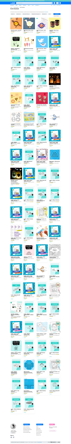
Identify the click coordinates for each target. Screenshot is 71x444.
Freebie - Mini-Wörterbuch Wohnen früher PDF (28, 86)
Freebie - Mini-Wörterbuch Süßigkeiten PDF (15, 86)
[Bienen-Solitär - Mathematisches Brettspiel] (55, 154)
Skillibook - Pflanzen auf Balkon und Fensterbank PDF (16, 353)
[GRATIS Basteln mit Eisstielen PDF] (29, 42)
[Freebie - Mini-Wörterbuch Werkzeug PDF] (29, 154)
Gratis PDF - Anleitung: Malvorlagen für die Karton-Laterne (15, 315)
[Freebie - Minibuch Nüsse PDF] (42, 173)
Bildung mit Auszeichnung (26, 428)
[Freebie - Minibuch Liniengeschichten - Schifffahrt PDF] (29, 307)
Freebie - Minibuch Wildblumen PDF (16, 409)
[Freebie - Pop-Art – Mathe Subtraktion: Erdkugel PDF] (55, 135)
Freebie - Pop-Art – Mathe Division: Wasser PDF (15, 219)
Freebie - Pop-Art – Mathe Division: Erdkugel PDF (15, 334)
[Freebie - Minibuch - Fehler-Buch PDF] (42, 79)
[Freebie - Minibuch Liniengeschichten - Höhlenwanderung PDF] (29, 98)
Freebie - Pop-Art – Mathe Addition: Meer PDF (28, 295)
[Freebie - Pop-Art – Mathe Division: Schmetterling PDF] (42, 154)
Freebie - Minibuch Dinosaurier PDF (28, 200)
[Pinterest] (13, 437)
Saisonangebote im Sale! (48, 0)
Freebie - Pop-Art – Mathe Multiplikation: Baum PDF (54, 238)
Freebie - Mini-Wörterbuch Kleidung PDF (41, 353)
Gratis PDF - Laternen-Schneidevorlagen (14, 180)
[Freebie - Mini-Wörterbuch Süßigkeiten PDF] (16, 79)
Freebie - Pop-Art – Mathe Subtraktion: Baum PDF (15, 276)
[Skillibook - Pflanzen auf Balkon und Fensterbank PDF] (16, 346)
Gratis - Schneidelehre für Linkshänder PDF (54, 124)
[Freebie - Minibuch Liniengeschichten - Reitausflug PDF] (55, 269)
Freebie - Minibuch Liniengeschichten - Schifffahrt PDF (28, 315)
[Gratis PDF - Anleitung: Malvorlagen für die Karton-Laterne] (16, 307)
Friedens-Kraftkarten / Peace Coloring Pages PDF (54, 257)
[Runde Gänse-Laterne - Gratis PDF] (29, 23)
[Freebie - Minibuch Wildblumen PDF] (16, 402)
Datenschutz (31, 442)
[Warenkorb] (60, 3)
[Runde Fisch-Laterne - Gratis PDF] (42, 23)
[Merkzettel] (54, 3)
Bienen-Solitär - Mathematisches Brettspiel (55, 162)
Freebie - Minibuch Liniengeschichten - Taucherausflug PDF (14, 372)
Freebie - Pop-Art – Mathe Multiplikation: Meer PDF (15, 162)
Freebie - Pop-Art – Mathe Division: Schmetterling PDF (41, 162)
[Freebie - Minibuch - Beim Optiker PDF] (42, 365)
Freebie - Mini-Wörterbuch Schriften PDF (41, 68)
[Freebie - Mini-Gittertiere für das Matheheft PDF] (16, 231)
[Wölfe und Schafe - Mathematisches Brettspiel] (29, 365)
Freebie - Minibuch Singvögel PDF (54, 353)
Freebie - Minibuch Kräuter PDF (42, 142)
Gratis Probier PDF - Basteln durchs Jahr (15, 105)
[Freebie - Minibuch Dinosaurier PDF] (29, 193)
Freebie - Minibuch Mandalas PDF (28, 238)
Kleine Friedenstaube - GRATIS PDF (41, 49)
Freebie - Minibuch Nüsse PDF (41, 180)
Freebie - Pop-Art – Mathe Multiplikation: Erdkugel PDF (15, 257)
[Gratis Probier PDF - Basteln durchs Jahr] (16, 98)
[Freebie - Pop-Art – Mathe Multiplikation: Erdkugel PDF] (16, 250)
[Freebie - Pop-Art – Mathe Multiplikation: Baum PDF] (55, 231)
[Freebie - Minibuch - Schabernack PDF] (29, 327)
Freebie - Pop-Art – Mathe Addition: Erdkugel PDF (54, 49)
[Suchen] (52, 3)
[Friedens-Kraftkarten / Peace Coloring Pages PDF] (55, 250)
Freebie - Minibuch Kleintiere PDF (41, 391)
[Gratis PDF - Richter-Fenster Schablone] (55, 23)
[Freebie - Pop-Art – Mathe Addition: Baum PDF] (16, 193)
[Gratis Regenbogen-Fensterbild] (29, 117)
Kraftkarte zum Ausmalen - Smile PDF (55, 295)
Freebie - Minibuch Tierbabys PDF (28, 219)
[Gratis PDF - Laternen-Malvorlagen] (55, 79)
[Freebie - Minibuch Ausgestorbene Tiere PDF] (42, 193)
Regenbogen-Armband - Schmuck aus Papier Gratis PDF (42, 238)
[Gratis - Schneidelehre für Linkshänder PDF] (55, 117)
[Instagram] (11, 437)
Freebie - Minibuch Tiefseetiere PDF (54, 200)
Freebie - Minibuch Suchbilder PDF (54, 314)
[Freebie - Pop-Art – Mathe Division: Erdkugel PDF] (16, 327)
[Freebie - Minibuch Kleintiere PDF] (42, 384)
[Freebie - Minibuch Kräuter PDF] (42, 135)
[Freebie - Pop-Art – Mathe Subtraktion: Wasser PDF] (55, 98)
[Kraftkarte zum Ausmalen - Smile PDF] (55, 288)
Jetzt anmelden (52, 430)
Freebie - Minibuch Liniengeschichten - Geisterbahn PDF (42, 315)
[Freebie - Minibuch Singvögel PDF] (55, 346)
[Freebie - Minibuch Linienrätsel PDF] (16, 61)
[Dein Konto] (57, 3)
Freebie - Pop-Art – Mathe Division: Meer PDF (41, 257)
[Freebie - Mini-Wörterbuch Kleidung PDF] (42, 346)
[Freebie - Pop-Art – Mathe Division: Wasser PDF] (16, 212)
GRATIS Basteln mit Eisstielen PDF (28, 49)
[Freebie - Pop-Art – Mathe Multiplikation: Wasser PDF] (29, 269)
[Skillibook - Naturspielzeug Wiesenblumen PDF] (16, 42)
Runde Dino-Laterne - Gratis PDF (16, 30)
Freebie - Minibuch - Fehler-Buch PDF (42, 86)
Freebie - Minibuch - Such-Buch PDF (55, 180)
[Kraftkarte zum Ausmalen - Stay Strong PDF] (55, 327)
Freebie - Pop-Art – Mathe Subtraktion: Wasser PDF (54, 105)
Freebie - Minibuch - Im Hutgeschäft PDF (53, 68)
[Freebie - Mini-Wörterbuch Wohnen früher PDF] (29, 79)
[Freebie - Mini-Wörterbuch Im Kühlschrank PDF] (29, 346)
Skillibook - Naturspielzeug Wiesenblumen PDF (15, 49)
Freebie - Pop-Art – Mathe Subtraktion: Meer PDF (28, 142)
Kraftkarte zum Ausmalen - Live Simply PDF (54, 372)
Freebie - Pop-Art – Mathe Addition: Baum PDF (15, 200)
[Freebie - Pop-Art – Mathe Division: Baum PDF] (55, 212)
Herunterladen (25, 32)
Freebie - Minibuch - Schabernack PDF (27, 334)
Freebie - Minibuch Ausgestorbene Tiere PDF (41, 200)
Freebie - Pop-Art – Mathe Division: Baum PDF (54, 219)
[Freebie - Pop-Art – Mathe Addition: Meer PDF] (29, 288)
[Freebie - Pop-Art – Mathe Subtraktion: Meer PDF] (29, 135)
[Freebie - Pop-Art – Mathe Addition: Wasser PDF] (29, 173)
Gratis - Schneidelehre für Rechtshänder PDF (41, 276)
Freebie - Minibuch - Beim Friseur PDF (15, 391)
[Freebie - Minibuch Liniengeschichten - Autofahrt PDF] (16, 135)
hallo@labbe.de (13, 432)
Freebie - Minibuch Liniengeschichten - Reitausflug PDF (54, 277)
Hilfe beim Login (38, 429)
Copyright (35, 442)
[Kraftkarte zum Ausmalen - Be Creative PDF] (42, 212)
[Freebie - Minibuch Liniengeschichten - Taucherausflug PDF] (16, 365)
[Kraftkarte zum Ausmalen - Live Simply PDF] (55, 365)
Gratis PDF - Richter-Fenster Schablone (54, 30)
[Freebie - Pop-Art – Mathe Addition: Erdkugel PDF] (55, 42)
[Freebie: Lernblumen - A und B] (42, 327)
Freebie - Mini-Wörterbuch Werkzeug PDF (28, 162)
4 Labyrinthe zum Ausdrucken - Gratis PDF (16, 124)
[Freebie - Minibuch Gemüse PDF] (29, 402)
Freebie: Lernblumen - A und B (41, 333)
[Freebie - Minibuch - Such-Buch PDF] (55, 173)
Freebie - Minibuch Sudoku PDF (54, 390)
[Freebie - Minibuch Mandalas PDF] (29, 231)
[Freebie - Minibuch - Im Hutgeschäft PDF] (55, 61)
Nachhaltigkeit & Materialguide (27, 429)
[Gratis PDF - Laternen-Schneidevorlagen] (16, 173)
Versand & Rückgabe (39, 432)
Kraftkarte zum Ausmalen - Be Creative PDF (41, 219)
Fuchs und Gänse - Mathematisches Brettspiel (28, 391)
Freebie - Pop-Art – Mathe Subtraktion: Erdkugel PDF (54, 142)
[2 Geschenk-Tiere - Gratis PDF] (42, 98)
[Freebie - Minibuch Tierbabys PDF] (29, 212)
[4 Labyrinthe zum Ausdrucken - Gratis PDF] (16, 117)
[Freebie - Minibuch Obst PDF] (16, 288)
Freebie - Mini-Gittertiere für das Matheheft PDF (16, 238)
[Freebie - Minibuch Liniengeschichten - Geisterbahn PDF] (42, 307)
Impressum (26, 442)
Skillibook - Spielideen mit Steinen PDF (28, 257)
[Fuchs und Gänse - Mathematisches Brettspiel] (29, 384)
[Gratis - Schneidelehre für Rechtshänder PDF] (42, 269)
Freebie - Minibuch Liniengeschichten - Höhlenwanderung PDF (27, 106)
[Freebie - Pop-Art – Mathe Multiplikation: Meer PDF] (16, 154)
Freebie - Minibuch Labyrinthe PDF (41, 124)
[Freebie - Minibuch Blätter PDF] (42, 288)
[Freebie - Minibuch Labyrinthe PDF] (42, 117)
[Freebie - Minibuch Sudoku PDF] (55, 384)
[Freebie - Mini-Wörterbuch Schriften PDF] (42, 61)
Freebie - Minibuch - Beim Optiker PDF (41, 372)
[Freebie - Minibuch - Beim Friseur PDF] (16, 384)
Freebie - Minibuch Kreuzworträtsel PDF (27, 68)
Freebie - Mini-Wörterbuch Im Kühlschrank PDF (28, 353)
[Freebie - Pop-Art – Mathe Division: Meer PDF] (42, 250)
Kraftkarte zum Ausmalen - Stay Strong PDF (55, 334)
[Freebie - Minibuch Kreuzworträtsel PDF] (29, 61)
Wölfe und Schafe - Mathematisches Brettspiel (28, 372)
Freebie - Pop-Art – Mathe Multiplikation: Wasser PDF (28, 276)
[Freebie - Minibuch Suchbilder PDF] (55, 307)
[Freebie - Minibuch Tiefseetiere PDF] (55, 193)
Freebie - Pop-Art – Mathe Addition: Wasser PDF (28, 180)
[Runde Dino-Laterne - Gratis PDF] (16, 23)
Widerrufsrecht (38, 433)
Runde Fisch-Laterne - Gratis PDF (41, 30)
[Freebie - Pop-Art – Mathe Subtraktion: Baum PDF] (16, 269)
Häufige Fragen (38, 428)
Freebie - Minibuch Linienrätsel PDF (16, 68)
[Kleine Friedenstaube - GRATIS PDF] (42, 42)
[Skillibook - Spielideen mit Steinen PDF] (29, 250)
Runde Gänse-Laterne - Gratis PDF (28, 30)
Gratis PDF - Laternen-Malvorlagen (53, 86)
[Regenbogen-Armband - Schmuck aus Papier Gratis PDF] (42, 231)
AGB (29, 442)
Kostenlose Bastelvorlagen (26, 432)
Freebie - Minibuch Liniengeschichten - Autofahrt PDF (15, 143)
